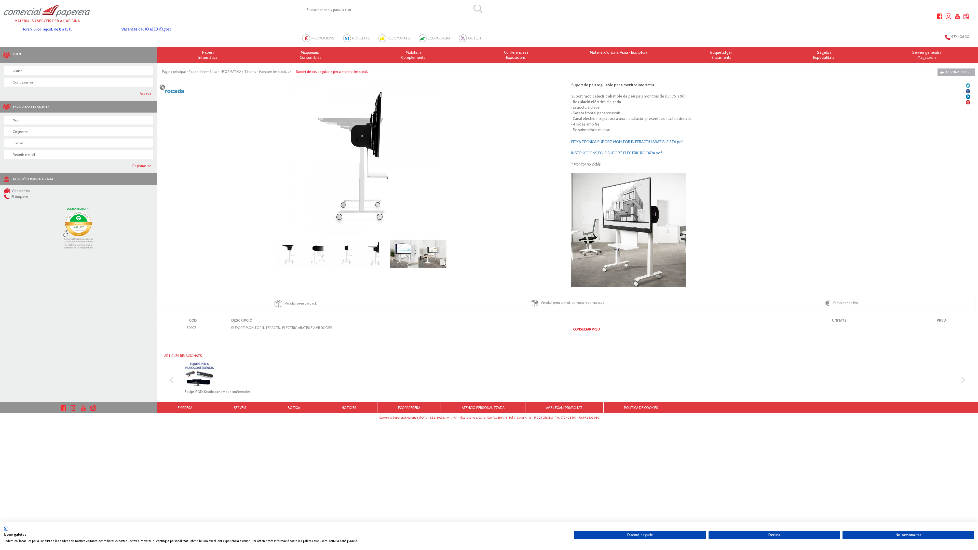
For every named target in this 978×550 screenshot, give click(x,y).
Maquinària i (310, 55)
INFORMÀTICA (230, 72)
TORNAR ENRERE (958, 72)
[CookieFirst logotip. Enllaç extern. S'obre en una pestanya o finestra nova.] (6, 529)
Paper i (208, 55)
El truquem (19, 196)
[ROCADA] (172, 88)
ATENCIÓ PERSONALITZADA (483, 408)
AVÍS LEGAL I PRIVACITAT (564, 408)
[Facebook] (939, 15)
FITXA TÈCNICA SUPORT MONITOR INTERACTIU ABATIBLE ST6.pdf (627, 142)
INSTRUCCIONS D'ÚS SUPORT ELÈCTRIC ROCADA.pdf (616, 153)
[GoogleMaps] (966, 15)
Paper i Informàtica (203, 72)
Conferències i (516, 55)
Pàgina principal (174, 72)
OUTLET (475, 38)
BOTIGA (294, 408)
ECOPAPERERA (439, 38)
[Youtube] (957, 15)
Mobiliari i (413, 55)
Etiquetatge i (721, 55)
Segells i (824, 55)
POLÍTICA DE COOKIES (641, 408)
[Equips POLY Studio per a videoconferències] (253, 374)
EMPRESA (185, 408)
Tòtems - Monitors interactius (266, 72)
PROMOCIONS (322, 38)
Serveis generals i (926, 55)
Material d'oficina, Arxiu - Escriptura (618, 52)
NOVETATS (361, 38)
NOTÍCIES (349, 408)
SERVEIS (240, 408)
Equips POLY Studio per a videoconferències (218, 392)
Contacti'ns (20, 190)
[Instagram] (948, 15)
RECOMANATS (399, 38)
